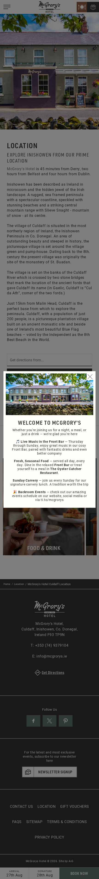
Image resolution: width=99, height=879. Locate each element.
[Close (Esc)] (90, 376)
